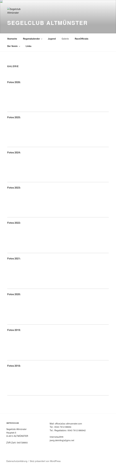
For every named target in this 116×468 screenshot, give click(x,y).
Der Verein (12, 46)
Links (28, 46)
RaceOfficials (81, 38)
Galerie (65, 38)
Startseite (12, 38)
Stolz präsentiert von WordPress (45, 461)
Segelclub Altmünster (47, 23)
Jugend (52, 38)
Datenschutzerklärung (16, 461)
